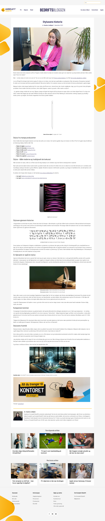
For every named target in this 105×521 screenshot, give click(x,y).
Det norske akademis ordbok (78, 78)
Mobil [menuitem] (31, 10)
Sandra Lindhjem (48, 25)
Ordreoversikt (15, 501)
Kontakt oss (56, 496)
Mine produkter (16, 503)
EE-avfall (35, 503)
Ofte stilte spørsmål (58, 506)
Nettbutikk (14, 496)
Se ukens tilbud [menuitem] (85, 10)
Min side (14, 498)
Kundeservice (57, 498)
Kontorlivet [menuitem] (95, 10)
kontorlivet (21, 404)
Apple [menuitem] (101, 10)
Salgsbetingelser (37, 496)
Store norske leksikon (60, 78)
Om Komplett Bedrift (79, 496)
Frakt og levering (57, 503)
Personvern (36, 498)
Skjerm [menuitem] (26, 10)
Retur (54, 501)
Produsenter (36, 501)
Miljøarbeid (77, 498)
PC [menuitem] (21, 10)
